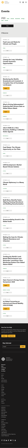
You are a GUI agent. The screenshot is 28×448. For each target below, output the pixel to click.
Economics (5, 135)
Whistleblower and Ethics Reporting (8, 434)
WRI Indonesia (4, 415)
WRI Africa (3, 407)
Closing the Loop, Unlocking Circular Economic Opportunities (12, 61)
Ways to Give (11, 336)
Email (4, 346)
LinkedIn (6, 440)
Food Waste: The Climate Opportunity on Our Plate (11, 148)
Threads (8, 440)
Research (3, 364)
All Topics (3, 18)
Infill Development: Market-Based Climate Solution (12, 166)
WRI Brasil (3, 409)
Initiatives (3, 367)
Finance (2, 403)
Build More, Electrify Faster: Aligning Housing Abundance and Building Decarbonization (13, 202)
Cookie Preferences (5, 435)
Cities (4, 171)
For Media (3, 424)
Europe (2, 378)
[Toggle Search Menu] (20, 2)
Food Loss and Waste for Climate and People (11, 43)
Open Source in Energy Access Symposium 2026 (13, 281)
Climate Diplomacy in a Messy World (13, 183)
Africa (2, 375)
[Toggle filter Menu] (23, 2)
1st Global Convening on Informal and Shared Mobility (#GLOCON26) (13, 303)
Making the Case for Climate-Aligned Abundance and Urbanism (13, 239)
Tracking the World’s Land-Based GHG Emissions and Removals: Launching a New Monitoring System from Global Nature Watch (14, 260)
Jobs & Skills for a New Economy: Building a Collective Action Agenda (13, 130)
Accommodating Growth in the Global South (13, 220)
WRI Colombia (4, 412)
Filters (7, 25)
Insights (3, 369)
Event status (3, 29)
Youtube (15, 440)
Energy (2, 389)
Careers (2, 427)
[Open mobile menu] (26, 2)
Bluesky (10, 440)
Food (4, 48)
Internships (3, 429)
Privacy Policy (4, 430)
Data (2, 366)
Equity (2, 401)
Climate (5, 188)
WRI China (3, 410)
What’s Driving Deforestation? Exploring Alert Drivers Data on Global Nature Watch (14, 106)
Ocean (2, 395)
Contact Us (3, 419)
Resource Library (4, 422)
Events (2, 421)
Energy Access (6, 290)
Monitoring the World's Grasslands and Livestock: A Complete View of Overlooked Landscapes (13, 82)
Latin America (4, 380)
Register (5, 88)
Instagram (4, 440)
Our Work (3, 371)
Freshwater (3, 394)
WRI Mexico (3, 417)
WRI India (3, 413)
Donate (4, 336)
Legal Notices (4, 432)
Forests (5, 93)
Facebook (2, 440)
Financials (3, 426)
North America (4, 381)
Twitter (13, 440)
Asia (2, 376)
